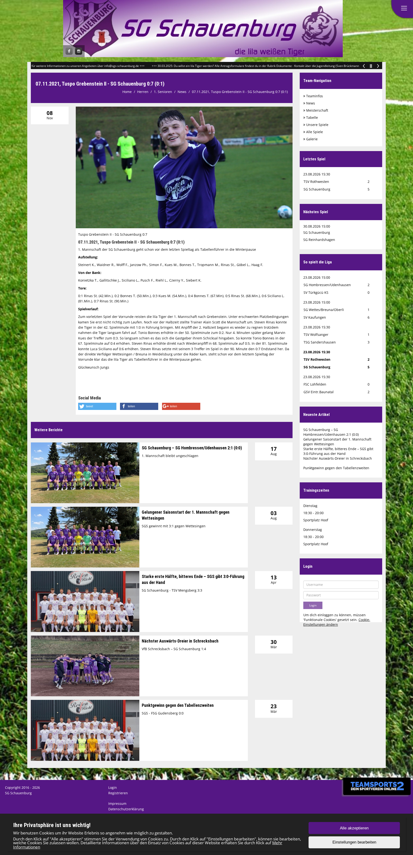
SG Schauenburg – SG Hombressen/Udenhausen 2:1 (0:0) (192, 447)
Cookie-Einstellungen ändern (336, 622)
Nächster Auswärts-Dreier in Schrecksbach (180, 640)
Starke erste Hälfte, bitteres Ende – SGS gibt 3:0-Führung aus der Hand (338, 451)
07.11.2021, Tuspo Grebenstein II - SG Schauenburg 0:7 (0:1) (240, 91)
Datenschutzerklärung (126, 809)
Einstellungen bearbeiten (354, 842)
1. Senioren (163, 91)
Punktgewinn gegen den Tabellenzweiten (178, 705)
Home (127, 91)
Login (112, 787)
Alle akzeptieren (354, 828)
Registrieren (118, 793)
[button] (97, 406)
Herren (142, 91)
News (182, 91)
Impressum (117, 803)
